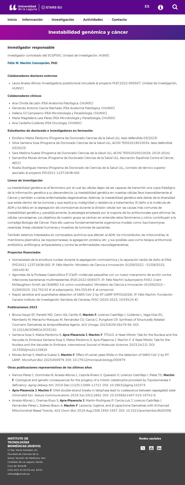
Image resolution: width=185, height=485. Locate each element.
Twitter (142, 448)
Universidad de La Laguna (37, 7)
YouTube (150, 448)
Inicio (12, 19)
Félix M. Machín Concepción (29, 63)
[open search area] (175, 7)
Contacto (119, 19)
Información (32, 19)
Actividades (93, 19)
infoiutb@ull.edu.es (19, 474)
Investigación (63, 19)
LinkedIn (159, 448)
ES (147, 6)
